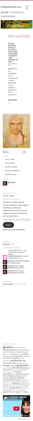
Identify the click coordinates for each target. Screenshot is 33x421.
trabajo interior (16, 388)
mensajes (10, 376)
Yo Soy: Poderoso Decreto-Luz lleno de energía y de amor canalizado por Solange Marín (13, 52)
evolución (8, 368)
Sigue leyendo (12, 101)
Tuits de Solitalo (8, 196)
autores (25, 354)
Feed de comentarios (12, 171)
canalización (26, 356)
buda (4, 356)
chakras (22, 358)
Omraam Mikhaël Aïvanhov (12, 380)
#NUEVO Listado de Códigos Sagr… (18, 262)
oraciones (24, 380)
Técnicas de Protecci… (16, 250)
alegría (20, 350)
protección (14, 382)
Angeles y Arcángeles (17, 352)
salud (27, 384)
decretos (12, 363)
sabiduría (24, 384)
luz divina (22, 370)
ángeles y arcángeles (22, 392)
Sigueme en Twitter (11, 193)
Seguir (8, 225)
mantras (13, 374)
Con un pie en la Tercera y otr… (18, 257)
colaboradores (6, 361)
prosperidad (8, 382)
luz (19, 370)
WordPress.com (10, 174)
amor (24, 350)
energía (6, 365)
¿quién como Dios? (22, 390)
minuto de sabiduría (16, 378)
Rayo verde (9, 384)
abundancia (23, 347)
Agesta (16, 350)
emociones (24, 363)
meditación (19, 374)
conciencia (15, 360)
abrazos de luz (17, 347)
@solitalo (11, 261)
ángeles (13, 392)
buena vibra (8, 356)
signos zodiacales (19, 386)
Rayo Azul (20, 382)
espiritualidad (21, 365)
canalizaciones (17, 356)
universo (25, 388)
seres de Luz (12, 386)
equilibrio (12, 365)
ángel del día (7, 392)
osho (28, 380)
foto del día (17, 368)
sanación (6, 386)
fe (11, 368)
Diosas (20, 363)
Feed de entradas (11, 167)
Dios (17, 363)
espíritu (4, 368)
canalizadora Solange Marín (11, 358)
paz (4, 382)
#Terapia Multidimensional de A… (16, 267)
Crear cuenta (9, 159)
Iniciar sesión (10, 163)
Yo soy (17, 390)
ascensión (13, 354)
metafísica (6, 378)
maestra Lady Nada (10, 372)
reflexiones (16, 384)
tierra (8, 388)
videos (13, 390)
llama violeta (15, 370)
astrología (19, 354)
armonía (8, 354)
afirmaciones (8, 350)
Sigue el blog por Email (12, 199)
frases (25, 368)
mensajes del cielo (20, 376)
